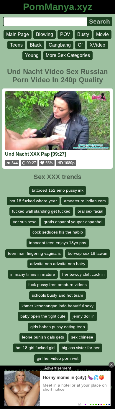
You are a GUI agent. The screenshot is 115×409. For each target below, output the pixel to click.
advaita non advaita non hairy (57, 263)
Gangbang (60, 44)
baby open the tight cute (42, 316)
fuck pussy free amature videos (57, 284)
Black (36, 44)
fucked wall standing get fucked (41, 211)
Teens (16, 44)
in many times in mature (32, 274)
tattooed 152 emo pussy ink (57, 190)
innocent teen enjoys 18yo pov (57, 242)
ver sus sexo (25, 221)
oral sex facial (90, 211)
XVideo (97, 44)
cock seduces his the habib (57, 232)
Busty (83, 34)
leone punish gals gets (43, 337)
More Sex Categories (68, 55)
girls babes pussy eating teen (57, 326)
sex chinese (82, 337)
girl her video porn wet (57, 358)
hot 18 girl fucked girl (35, 347)
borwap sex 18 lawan (87, 253)
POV (65, 34)
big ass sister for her (81, 347)
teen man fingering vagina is (34, 253)
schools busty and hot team (57, 295)
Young (32, 55)
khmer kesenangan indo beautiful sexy (57, 305)
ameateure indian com (85, 200)
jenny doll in (84, 316)
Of (80, 44)
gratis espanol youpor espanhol (73, 221)
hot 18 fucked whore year (33, 200)
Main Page (17, 34)
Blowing (44, 34)
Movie (102, 34)
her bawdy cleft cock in (83, 274)
